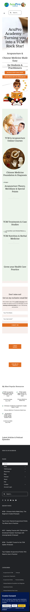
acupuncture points (8, 579)
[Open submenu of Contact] (25, 484)
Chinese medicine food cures (10, 590)
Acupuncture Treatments (9, 576)
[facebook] (2, 500)
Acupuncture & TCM (8, 572)
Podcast (18, 572)
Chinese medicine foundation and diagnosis (13, 583)
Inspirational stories (8, 587)
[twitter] (5, 500)
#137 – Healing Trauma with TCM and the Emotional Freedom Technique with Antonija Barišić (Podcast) (15, 533)
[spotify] (15, 500)
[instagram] (8, 500)
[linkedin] (13, 500)
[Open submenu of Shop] (25, 466)
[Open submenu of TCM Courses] (25, 469)
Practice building (20, 579)
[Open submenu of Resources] (25, 471)
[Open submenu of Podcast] (25, 476)
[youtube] (10, 500)
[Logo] (15, 3)
